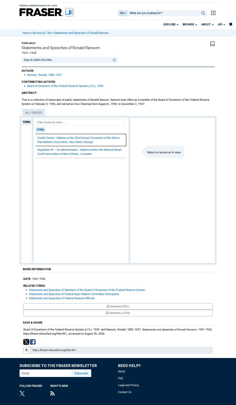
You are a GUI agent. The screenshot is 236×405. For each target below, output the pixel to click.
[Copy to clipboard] (27, 350)
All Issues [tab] (33, 112)
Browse (188, 24)
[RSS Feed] (59, 394)
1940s (26, 122)
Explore (170, 24)
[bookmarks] (230, 24)
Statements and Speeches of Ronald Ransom (81, 33)
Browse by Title (41, 33)
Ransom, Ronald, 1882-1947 (44, 75)
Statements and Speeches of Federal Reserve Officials (62, 298)
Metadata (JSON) (119, 313)
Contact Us (124, 392)
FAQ (120, 378)
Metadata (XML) (119, 306)
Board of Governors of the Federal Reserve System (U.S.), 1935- (65, 86)
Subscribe (81, 373)
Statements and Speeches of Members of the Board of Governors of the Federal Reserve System (87, 290)
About (206, 24)
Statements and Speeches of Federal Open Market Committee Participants (74, 294)
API (220, 24)
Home (26, 33)
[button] (198, 44)
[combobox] (163, 13)
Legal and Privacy (128, 385)
